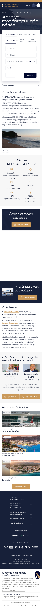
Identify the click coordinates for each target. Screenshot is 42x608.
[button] (21, 224)
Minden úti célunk (21, 486)
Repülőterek (21, 13)
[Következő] (7, 150)
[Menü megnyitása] (38, 5)
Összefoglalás (8, 85)
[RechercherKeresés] (33, 5)
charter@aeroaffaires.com (23, 561)
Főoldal (4, 13)
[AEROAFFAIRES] (2, 5)
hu (27, 5)
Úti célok (12, 13)
